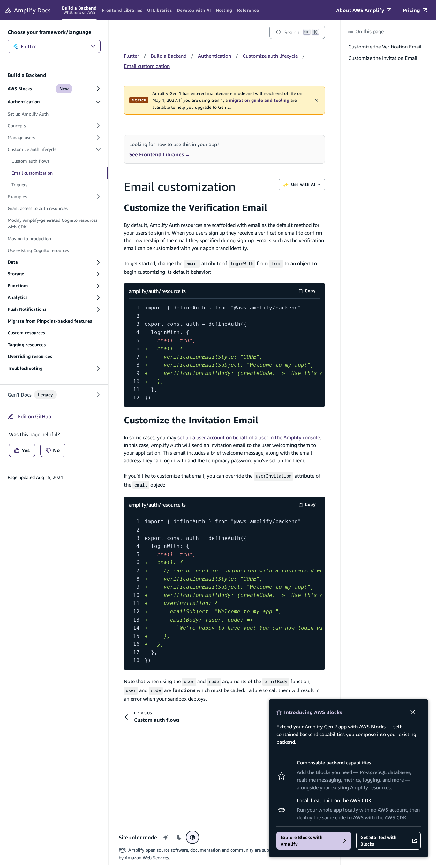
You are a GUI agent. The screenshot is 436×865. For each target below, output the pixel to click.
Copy (312, 292)
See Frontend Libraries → (159, 154)
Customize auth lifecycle (270, 56)
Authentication (214, 56)
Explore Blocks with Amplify (302, 840)
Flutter (28, 46)
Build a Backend (168, 56)
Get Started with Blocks (378, 840)
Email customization (147, 66)
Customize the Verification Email (195, 207)
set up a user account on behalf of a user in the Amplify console (248, 437)
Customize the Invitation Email (191, 420)
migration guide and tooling (259, 100)
